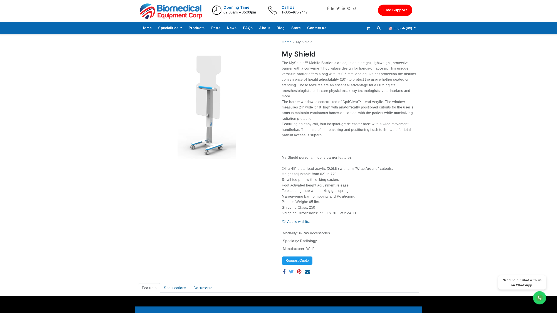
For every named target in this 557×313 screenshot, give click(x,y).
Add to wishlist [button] (298, 221)
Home (287, 42)
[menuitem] (146, 28)
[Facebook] (284, 271)
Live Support (395, 10)
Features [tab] (149, 288)
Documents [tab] (203, 288)
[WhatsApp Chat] (539, 297)
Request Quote (297, 260)
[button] (379, 28)
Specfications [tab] (175, 288)
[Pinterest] (299, 271)
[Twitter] (291, 271)
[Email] (307, 271)
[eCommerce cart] (368, 28)
